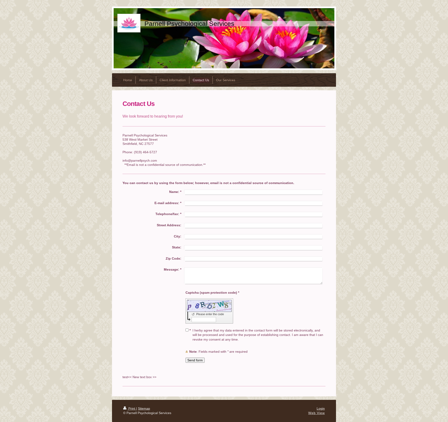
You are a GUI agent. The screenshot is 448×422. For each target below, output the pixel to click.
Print (131, 408)
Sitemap (144, 408)
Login (321, 408)
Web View (316, 413)
